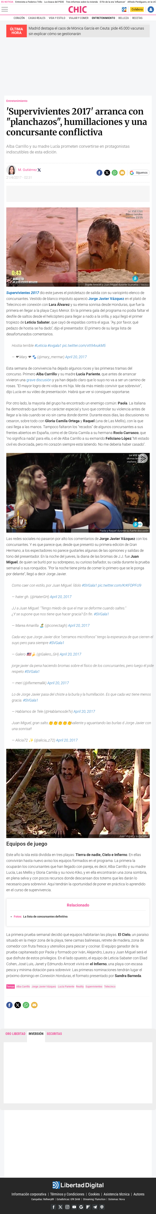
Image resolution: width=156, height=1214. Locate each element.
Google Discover (81, 1207)
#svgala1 (55, 345)
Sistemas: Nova (116, 1199)
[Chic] (78, 9)
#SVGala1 (89, 585)
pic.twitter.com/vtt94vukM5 (84, 345)
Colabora (137, 9)
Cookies (94, 1194)
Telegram (95, 1207)
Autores (138, 1194)
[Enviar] (115, 173)
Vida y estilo (57, 18)
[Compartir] (99, 173)
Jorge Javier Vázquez (44, 986)
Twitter (60, 1207)
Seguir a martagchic (39, 170)
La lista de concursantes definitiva (41, 916)
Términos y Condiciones (67, 1194)
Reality (80, 986)
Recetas (137, 18)
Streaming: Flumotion (94, 1199)
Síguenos (141, 172)
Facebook (53, 1207)
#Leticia (41, 345)
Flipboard (88, 1207)
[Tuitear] (107, 173)
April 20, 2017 (76, 357)
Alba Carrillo (23, 986)
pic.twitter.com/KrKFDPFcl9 (119, 585)
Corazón (19, 18)
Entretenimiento (103, 18)
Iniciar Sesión (151, 9)
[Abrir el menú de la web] (34, 9)
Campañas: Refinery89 (42, 1199)
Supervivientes (94, 986)
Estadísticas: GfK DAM (68, 1199)
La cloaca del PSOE (54, 2)
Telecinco (109, 986)
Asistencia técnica (117, 1194)
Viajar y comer (78, 18)
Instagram (67, 1207)
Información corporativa (29, 1194)
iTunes (102, 1207)
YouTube (74, 1207)
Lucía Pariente (66, 986)
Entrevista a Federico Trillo (28, 2)
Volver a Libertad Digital (124, 9)
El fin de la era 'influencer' (112, 2)
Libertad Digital (78, 1185)
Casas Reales (36, 18)
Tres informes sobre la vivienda (82, 2)
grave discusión (38, 380)
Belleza (123, 18)
